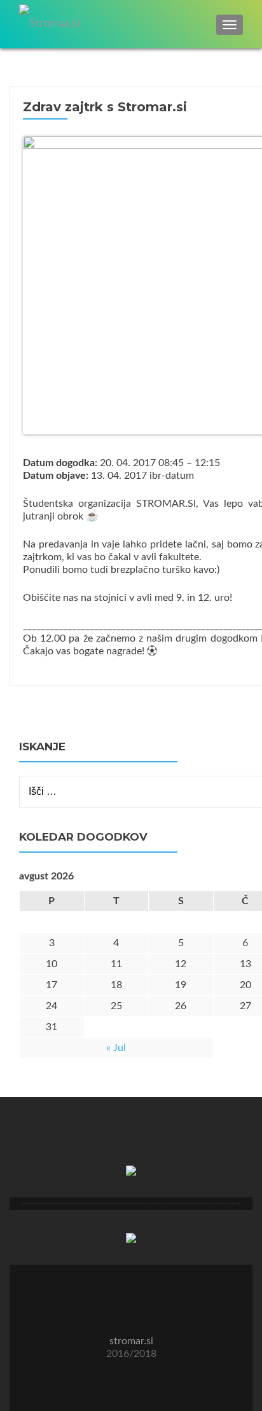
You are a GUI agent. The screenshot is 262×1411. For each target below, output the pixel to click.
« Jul (116, 1048)
